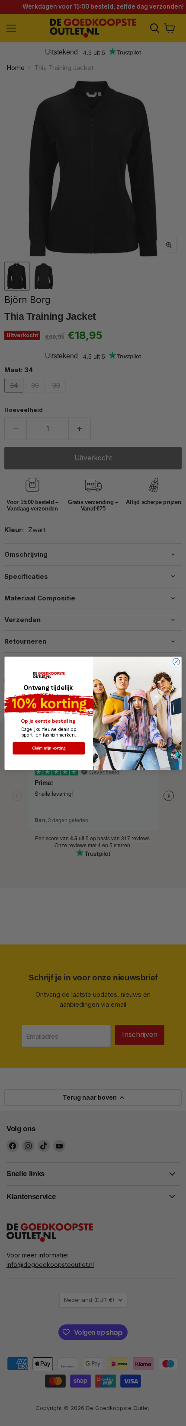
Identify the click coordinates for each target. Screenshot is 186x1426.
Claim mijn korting (49, 748)
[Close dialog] (176, 661)
